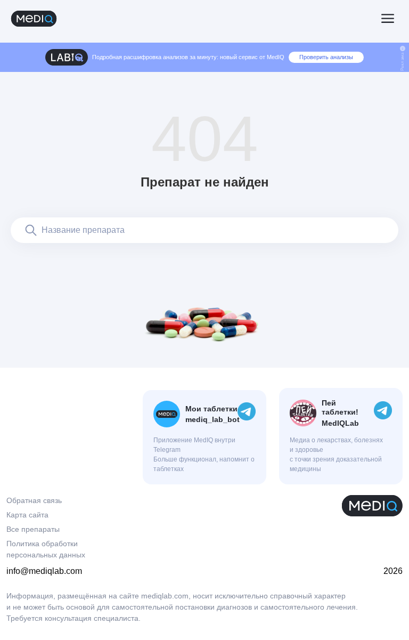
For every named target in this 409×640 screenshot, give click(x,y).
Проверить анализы (326, 57)
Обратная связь (34, 500)
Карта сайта (27, 515)
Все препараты (33, 529)
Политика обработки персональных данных (45, 549)
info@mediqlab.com (44, 571)
